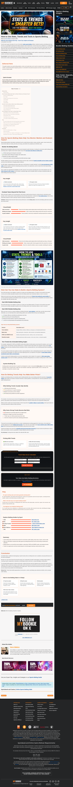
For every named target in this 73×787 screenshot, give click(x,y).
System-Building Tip (7, 109)
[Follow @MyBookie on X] (27, 623)
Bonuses (15, 7)
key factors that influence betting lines (34, 150)
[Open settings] (70, 7)
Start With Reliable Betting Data (9, 105)
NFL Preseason (31, 7)
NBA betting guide (36, 525)
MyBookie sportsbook (27, 481)
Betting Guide (47, 3)
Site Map (15, 717)
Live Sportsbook (33, 737)
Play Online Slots (40, 712)
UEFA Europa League (51, 7)
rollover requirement (54, 761)
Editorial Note (4, 91)
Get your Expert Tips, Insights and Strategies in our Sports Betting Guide (16, 132)
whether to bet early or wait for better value (11, 186)
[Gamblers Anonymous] (36, 726)
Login (56, 3)
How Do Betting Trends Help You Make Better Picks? (11, 111)
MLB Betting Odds (29, 720)
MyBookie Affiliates (18, 719)
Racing (42, 3)
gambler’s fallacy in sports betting (36, 402)
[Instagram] (50, 781)
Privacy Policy (30, 784)
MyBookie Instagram (53, 708)
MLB (26, 7)
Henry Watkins (8, 38)
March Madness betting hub (38, 527)
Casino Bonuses (40, 716)
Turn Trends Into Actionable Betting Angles (11, 108)
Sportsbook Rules (17, 708)
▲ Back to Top (4, 599)
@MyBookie (20, 634)
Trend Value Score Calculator (8, 117)
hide (19, 88)
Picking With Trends (7, 115)
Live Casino (33, 3)
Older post (4, 695)
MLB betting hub (35, 519)
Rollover (17, 764)
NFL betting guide (35, 521)
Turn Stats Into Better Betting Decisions (10, 118)
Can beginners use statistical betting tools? (11, 124)
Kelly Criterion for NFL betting (7, 171)
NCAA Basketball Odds (30, 710)
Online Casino (40, 704)
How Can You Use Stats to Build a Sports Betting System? (12, 104)
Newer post (50, 695)
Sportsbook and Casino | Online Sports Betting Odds (12, 134)
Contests (20, 7)
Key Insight (5, 96)
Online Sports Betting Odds (24, 689)
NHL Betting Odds (29, 714)
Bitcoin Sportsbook (18, 737)
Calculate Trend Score (27, 465)
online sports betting (27, 44)
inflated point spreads (18, 424)
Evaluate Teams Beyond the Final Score (10, 98)
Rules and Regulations (48, 784)
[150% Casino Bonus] (40, 665)
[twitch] (58, 781)
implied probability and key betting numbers (43, 160)
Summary (5, 127)
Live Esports (38, 3)
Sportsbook (19, 3)
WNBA (58, 7)
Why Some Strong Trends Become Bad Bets (11, 114)
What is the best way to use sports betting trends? (12, 122)
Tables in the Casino (41, 710)
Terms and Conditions (39, 784)
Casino (29, 3)
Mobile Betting (41, 737)
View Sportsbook (27, 484)
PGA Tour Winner (40, 7)
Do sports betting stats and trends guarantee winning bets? (14, 121)
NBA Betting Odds (29, 712)
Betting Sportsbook (10, 605)
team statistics (32, 311)
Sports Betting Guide (35, 677)
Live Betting (25, 3)
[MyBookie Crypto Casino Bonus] (14, 665)
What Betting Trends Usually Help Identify (10, 112)
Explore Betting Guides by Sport (9, 125)
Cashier (2, 7)
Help (66, 7)
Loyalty (52, 3)
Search (70, 3)
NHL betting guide (36, 529)
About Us (15, 704)
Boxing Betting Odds (29, 716)
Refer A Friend (9, 7)
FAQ (3, 119)
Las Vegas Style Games (42, 708)
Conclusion (4, 128)
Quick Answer (5, 92)
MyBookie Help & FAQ (18, 706)
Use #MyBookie (52, 704)
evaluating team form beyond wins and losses (26, 428)
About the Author (6, 131)
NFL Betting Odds (29, 704)
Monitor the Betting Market (8, 95)
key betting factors (43, 195)
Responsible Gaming (56, 784)
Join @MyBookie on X (27, 637)
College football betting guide (38, 523)
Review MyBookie (53, 710)
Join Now (63, 3)
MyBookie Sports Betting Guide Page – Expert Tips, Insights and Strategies (17, 40)
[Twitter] (55, 781)
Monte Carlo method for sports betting (40, 296)
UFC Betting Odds (29, 718)
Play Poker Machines (41, 714)
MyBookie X (51, 706)
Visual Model (5, 99)
